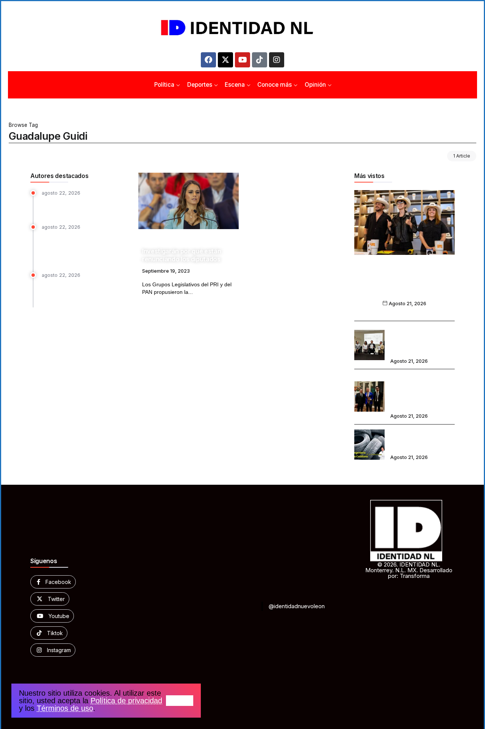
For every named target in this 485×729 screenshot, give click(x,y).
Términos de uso (65, 708)
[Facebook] (208, 59)
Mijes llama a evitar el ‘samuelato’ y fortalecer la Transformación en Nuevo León (86, 291)
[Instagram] (276, 59)
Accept (180, 701)
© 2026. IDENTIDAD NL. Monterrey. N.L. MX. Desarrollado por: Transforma (408, 570)
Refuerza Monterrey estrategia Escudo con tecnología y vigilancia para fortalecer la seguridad (82, 247)
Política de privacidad (126, 700)
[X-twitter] (225, 59)
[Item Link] (188, 201)
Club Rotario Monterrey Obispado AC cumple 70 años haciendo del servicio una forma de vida (421, 391)
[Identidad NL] (242, 27)
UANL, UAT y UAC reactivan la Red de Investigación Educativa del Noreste (421, 340)
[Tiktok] (259, 59)
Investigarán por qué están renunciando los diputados (181, 255)
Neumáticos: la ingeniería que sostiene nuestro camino (420, 439)
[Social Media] (53, 582)
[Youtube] (242, 59)
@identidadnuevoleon (297, 606)
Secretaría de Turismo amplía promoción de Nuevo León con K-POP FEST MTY (404, 284)
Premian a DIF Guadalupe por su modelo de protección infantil (83, 206)
